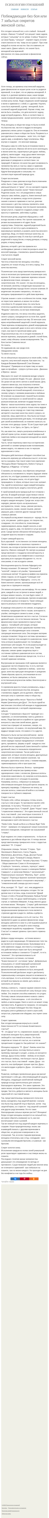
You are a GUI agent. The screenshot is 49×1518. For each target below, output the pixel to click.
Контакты (4, 1508)
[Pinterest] (24, 1178)
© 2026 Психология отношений (11, 1505)
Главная (15, 9)
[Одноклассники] (33, 1178)
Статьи (34, 9)
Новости (25, 9)
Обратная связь (6, 1513)
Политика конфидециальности (10, 1511)
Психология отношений (24, 4)
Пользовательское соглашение (17, 1508)
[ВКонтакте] (15, 1178)
